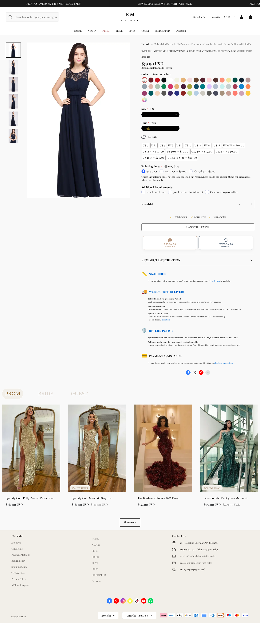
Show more (130, 522)
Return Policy (161, 331)
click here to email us (223, 363)
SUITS (132, 30)
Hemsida (146, 44)
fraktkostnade (157, 67)
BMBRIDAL (21, 616)
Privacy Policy (18, 578)
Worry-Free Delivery (167, 292)
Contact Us (16, 548)
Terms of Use (18, 572)
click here (166, 320)
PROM (105, 30)
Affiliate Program (20, 585)
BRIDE (119, 30)
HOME (78, 30)
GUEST (145, 30)
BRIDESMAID (162, 30)
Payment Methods (20, 554)
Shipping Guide (19, 566)
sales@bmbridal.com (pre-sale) (196, 562)
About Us (16, 542)
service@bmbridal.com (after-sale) (197, 556)
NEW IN (92, 30)
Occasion (181, 30)
